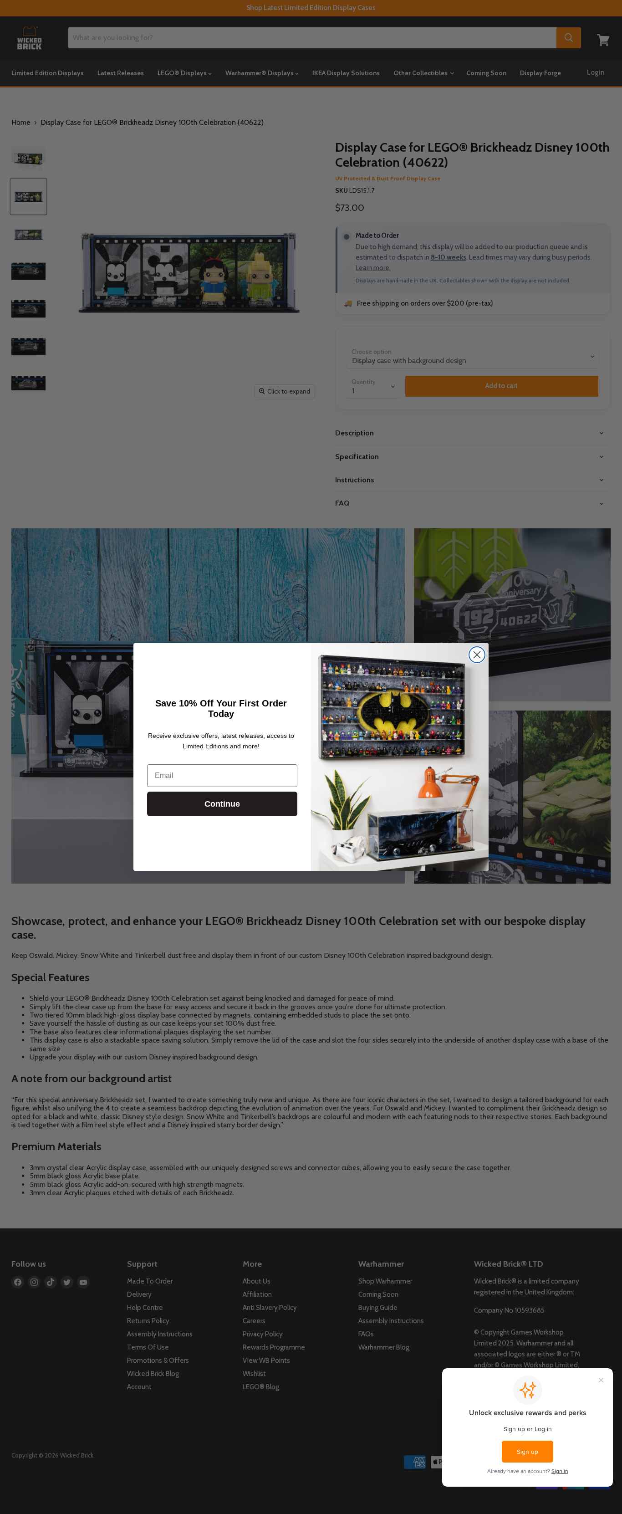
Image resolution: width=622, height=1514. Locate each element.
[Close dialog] (477, 655)
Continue (222, 803)
